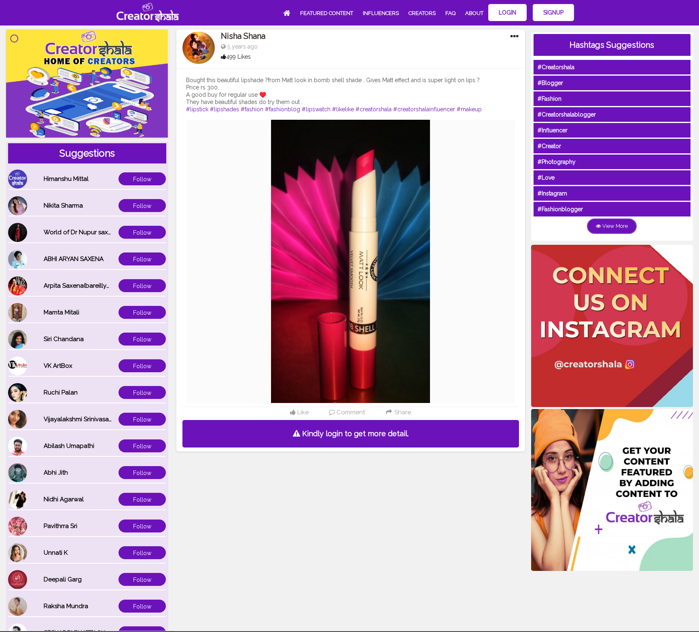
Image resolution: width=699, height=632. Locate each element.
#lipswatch (316, 109)
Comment (350, 412)
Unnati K (56, 552)
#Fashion (549, 98)
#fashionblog (282, 109)
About (474, 13)
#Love (546, 177)
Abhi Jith (56, 472)
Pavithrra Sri (60, 526)
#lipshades (224, 109)
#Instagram (552, 193)
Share (402, 412)
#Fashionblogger (560, 209)
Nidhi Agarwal (64, 499)
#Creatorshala (556, 67)
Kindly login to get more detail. (354, 433)
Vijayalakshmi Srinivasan (78, 419)
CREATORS (422, 13)
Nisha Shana (243, 36)
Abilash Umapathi (69, 446)
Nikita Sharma (63, 205)
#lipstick (197, 109)
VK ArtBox (58, 365)
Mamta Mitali (61, 312)
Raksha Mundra (66, 606)
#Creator (549, 146)
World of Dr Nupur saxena (81, 232)
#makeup (469, 109)
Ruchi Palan (61, 392)
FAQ (450, 13)
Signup (553, 12)
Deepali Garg (63, 579)
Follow (142, 179)
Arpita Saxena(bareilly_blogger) (89, 285)
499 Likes (238, 56)
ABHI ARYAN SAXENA (74, 259)
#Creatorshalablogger (567, 114)
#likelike (343, 109)
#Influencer (553, 130)
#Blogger (550, 83)
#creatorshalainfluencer (424, 109)
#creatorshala (374, 109)
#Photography (557, 162)
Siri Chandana (64, 339)
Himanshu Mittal (66, 178)
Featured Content (326, 13)
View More (614, 226)
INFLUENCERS (381, 13)
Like (302, 412)
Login (507, 12)
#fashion (252, 109)
